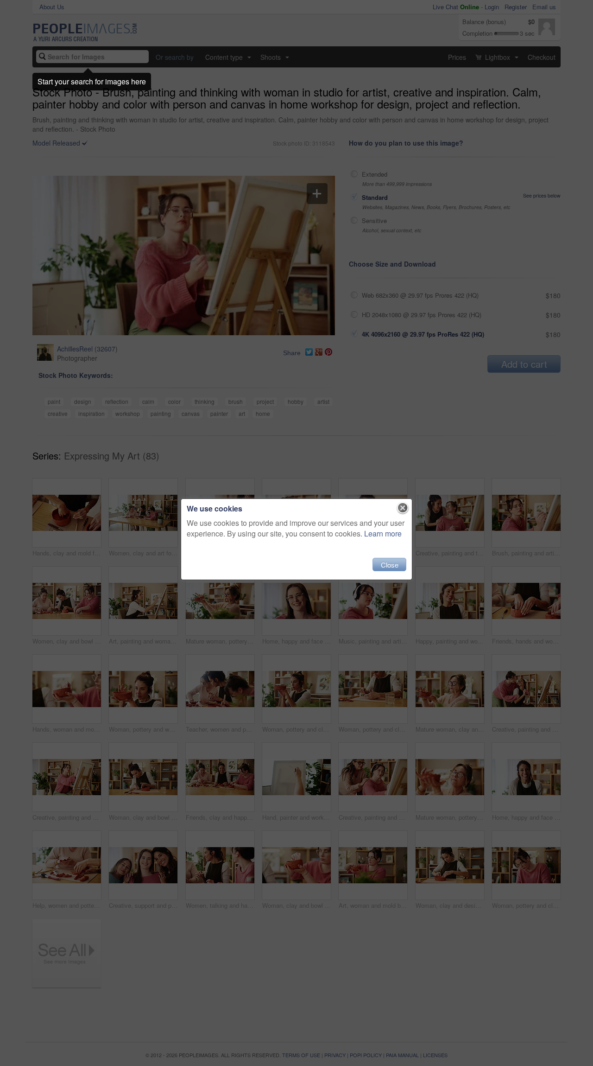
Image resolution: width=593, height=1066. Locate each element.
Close (389, 564)
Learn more (383, 533)
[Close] (403, 508)
